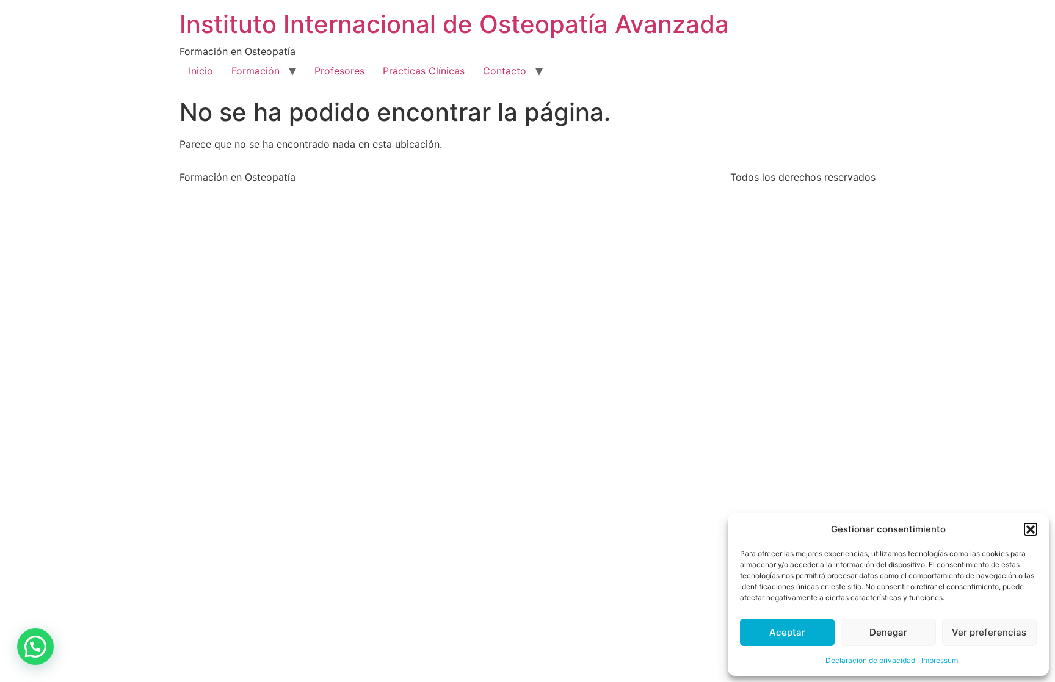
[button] (1030, 529)
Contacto (504, 71)
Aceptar (787, 632)
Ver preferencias (989, 632)
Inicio (201, 71)
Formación (255, 71)
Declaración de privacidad (870, 660)
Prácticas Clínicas (424, 71)
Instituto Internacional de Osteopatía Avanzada (454, 24)
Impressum (939, 660)
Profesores (339, 71)
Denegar (888, 632)
